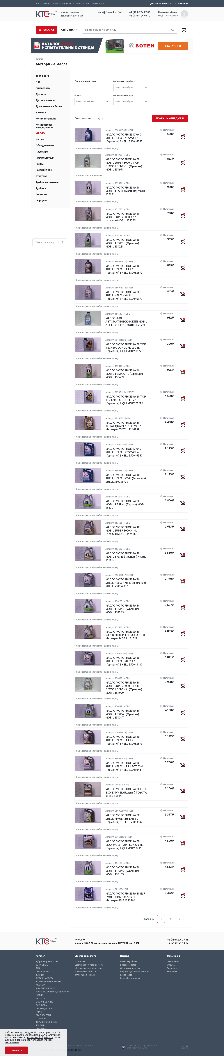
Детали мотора (45, 100)
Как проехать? (98, 3)
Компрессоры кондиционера (44, 125)
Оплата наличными (85, 975)
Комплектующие (46, 118)
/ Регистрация (133, 978)
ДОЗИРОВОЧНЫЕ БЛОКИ (48, 981)
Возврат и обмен (128, 965)
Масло (40, 133)
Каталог (39, 59)
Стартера (41, 176)
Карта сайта (126, 975)
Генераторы (43, 88)
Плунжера (42, 151)
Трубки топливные (47, 182)
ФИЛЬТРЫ (41, 1028)
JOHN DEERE (42, 965)
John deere (42, 75)
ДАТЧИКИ (40, 975)
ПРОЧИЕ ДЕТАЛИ (44, 1008)
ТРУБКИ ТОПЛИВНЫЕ (46, 1022)
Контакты (172, 971)
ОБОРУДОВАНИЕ (44, 1002)
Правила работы (128, 961)
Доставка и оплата (160, 3)
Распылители (44, 170)
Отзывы (171, 965)
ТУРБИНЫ (40, 1025)
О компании (181, 3)
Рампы (40, 163)
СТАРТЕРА (41, 1018)
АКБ (38, 968)
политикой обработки (40, 1037)
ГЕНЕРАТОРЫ (42, 971)
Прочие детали (45, 157)
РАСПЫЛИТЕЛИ (43, 1015)
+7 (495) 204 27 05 (139, 12)
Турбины (41, 188)
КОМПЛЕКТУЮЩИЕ (45, 988)
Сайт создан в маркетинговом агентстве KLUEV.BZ (142, 1047)
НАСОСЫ (40, 998)
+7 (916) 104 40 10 (139, 15)
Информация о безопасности (134, 971)
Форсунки (41, 200)
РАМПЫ (39, 1012)
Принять (16, 1050)
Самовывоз (81, 961)
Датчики (41, 94)
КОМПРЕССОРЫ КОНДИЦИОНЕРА (52, 991)
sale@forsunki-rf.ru (110, 12)
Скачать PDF (173, 46)
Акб (38, 82)
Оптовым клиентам (130, 968)
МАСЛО (39, 995)
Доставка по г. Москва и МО (89, 965)
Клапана (41, 112)
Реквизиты (172, 968)
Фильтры (41, 194)
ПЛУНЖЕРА (41, 1005)
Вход (160, 15)
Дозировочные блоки (49, 106)
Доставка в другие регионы (89, 968)
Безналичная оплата (85, 971)
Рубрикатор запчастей (47, 961)
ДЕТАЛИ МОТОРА (44, 978)
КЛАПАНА (40, 985)
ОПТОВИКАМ (69, 29)
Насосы (40, 139)
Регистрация (172, 15)
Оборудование (45, 145)
